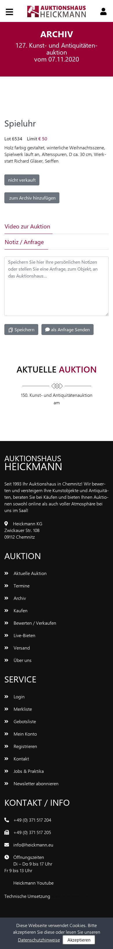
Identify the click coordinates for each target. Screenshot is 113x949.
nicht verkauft (22, 180)
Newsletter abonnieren (35, 783)
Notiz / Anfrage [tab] (24, 241)
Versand (21, 648)
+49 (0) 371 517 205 (32, 832)
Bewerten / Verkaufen (34, 623)
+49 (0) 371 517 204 (32, 820)
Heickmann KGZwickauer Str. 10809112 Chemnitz (23, 530)
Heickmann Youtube (33, 883)
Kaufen (20, 610)
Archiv (19, 598)
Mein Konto (24, 734)
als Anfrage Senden (70, 329)
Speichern (23, 329)
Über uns (22, 660)
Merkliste (22, 709)
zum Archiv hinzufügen (32, 198)
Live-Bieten (23, 635)
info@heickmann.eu (33, 845)
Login (18, 696)
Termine (21, 586)
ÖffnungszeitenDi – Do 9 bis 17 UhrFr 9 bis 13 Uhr (28, 863)
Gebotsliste (24, 721)
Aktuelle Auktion (29, 573)
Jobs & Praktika (28, 771)
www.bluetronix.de (69, 896)
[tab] (71, 226)
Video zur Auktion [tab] (27, 226)
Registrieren (24, 746)
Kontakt (20, 759)
